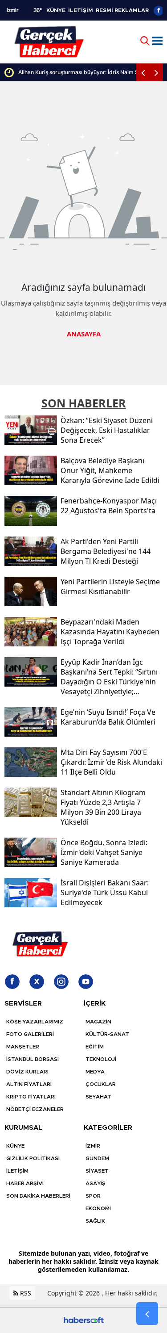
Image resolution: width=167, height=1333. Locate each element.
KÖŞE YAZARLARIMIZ (34, 1021)
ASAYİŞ (96, 1183)
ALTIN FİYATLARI (29, 1084)
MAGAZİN (98, 1021)
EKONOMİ (98, 1208)
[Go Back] (147, 1313)
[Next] (156, 72)
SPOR (93, 1196)
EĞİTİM (95, 1046)
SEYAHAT (98, 1096)
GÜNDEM (97, 1158)
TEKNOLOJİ (101, 1059)
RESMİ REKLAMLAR (122, 10)
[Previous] (143, 72)
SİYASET (97, 1171)
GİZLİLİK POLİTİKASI (33, 1158)
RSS (24, 1293)
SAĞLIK (95, 1221)
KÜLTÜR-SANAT (107, 1034)
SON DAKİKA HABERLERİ (38, 1196)
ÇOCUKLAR (101, 1084)
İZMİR (93, 1146)
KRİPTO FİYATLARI (31, 1096)
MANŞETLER (22, 1046)
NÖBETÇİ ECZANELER (35, 1109)
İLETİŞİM (80, 10)
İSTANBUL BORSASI (32, 1059)
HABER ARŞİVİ (25, 1183)
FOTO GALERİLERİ (30, 1034)
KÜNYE (55, 10)
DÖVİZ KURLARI (27, 1071)
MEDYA (95, 1071)
